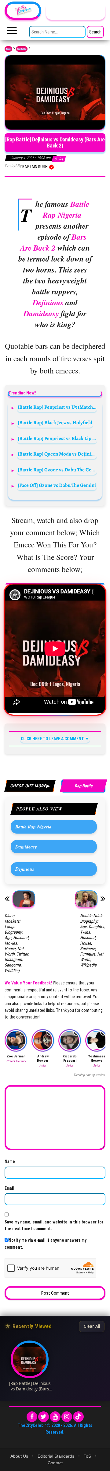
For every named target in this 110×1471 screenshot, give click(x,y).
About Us (19, 1456)
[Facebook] (32, 1416)
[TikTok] (78, 1416)
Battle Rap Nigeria (33, 826)
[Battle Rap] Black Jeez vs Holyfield (55, 422)
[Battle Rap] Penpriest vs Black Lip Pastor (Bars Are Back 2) (57, 438)
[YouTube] (55, 1416)
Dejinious (24, 869)
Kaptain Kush (35, 166)
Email (9, 1188)
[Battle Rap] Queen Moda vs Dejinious (57, 453)
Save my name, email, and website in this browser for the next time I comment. (54, 1225)
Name (10, 1161)
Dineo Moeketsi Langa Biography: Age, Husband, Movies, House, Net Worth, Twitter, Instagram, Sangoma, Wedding (17, 943)
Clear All (92, 1326)
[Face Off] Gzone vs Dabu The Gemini (57, 485)
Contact (55, 1462)
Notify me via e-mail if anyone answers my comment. (45, 1243)
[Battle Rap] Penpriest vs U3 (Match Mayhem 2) (57, 407)
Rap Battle (21, 49)
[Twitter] (43, 1416)
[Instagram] (66, 1416)
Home (8, 49)
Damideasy (26, 846)
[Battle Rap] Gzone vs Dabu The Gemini (57, 469)
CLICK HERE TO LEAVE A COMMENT (52, 738)
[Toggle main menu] (12, 32)
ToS (87, 1456)
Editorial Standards (56, 1456)
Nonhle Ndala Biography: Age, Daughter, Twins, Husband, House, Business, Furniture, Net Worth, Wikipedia (92, 940)
